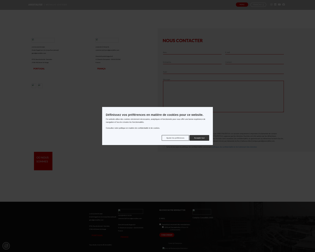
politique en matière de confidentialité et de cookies (139, 128)
